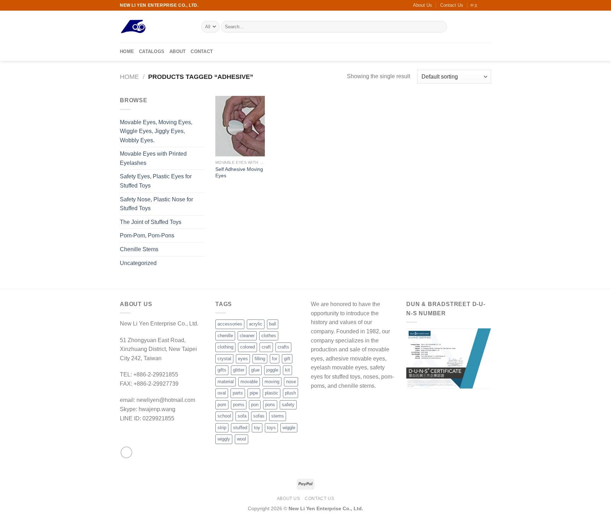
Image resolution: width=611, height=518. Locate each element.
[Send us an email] (487, 5)
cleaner (247, 335)
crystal (224, 358)
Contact (202, 51)
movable (249, 381)
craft (266, 347)
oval (221, 393)
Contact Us (451, 5)
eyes (243, 358)
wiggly (223, 439)
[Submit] (440, 27)
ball (272, 324)
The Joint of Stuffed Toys (150, 222)
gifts (221, 370)
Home (127, 51)
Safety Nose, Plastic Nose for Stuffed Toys (156, 204)
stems (277, 416)
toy (257, 427)
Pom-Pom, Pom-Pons (147, 235)
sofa (242, 416)
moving (271, 381)
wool (241, 439)
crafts (283, 347)
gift (287, 358)
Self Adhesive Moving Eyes (239, 172)
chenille (225, 335)
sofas (258, 416)
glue (255, 370)
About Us (422, 5)
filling (260, 358)
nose (291, 381)
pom (221, 404)
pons (270, 404)
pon (254, 404)
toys (271, 427)
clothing (225, 347)
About (177, 51)
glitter (238, 370)
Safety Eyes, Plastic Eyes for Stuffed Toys (156, 181)
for (274, 358)
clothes (268, 335)
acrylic (255, 324)
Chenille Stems (139, 249)
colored (247, 347)
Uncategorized (138, 263)
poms (238, 404)
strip (221, 427)
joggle (272, 370)
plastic (271, 393)
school (224, 416)
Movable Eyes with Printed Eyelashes (153, 158)
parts (238, 393)
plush (290, 393)
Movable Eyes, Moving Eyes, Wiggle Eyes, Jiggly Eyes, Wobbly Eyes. (156, 131)
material (225, 381)
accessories (229, 324)
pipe (254, 393)
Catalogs (151, 51)
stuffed (240, 427)
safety (288, 404)
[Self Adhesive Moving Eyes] (240, 126)
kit (287, 370)
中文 (474, 5)
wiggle (289, 427)
